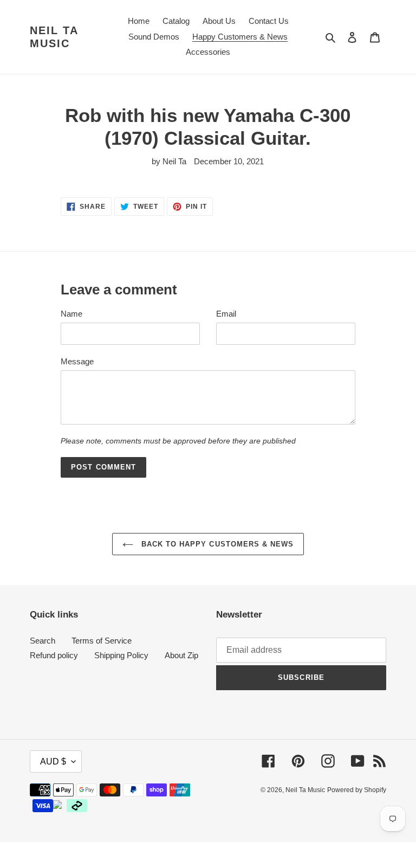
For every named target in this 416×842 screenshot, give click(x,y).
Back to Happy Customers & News (216, 544)
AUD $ (53, 761)
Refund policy (54, 655)
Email (226, 313)
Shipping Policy (121, 655)
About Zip (181, 655)
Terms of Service (102, 640)
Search (42, 640)
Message (77, 361)
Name (71, 313)
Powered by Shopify (356, 790)
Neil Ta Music (54, 36)
